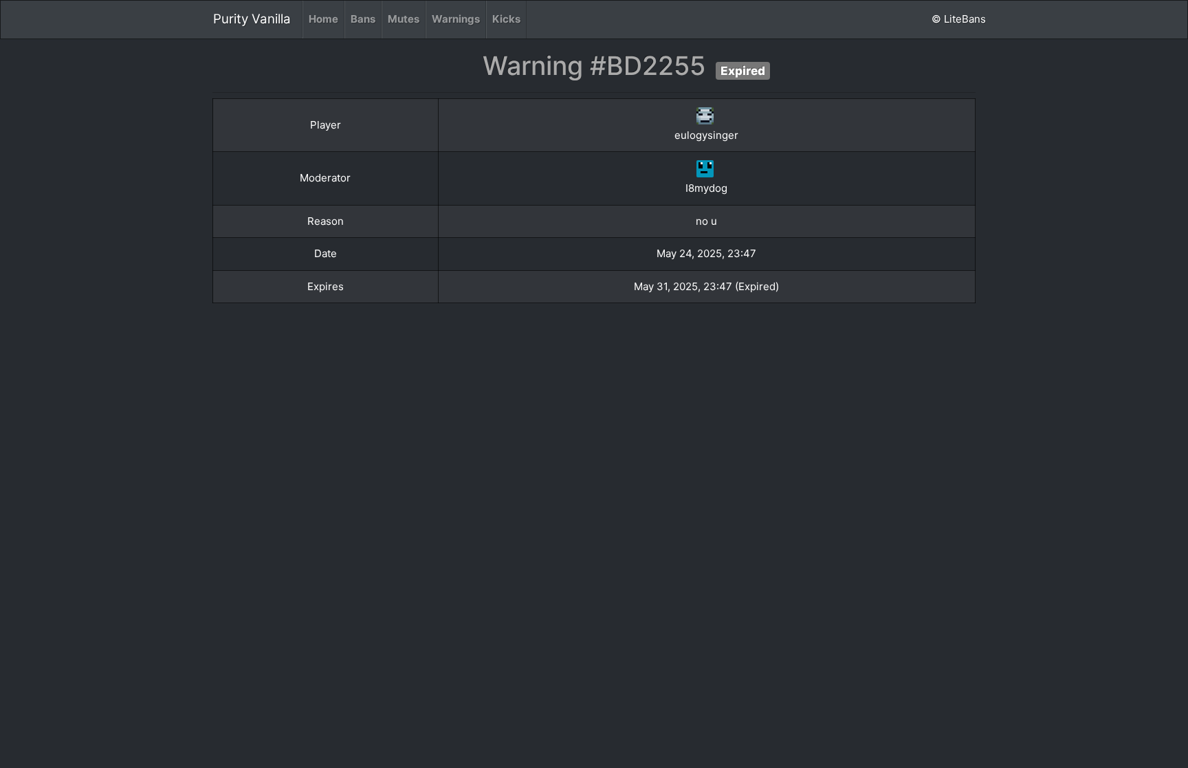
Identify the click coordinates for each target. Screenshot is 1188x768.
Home (323, 18)
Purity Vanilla (252, 19)
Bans (363, 18)
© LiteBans (959, 18)
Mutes (403, 18)
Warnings (456, 18)
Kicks (506, 18)
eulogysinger (706, 135)
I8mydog (706, 188)
